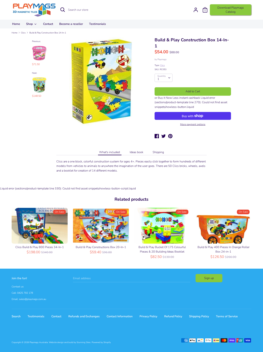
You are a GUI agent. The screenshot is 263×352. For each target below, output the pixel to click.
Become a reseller (71, 24)
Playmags (162, 59)
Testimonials (97, 24)
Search (16, 316)
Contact (48, 24)
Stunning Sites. (84, 342)
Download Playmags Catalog (230, 10)
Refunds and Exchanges (84, 316)
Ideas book (136, 152)
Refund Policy (173, 316)
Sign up (209, 278)
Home (16, 24)
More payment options (192, 124)
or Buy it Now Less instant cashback (177, 98)
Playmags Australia (39, 342)
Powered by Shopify (101, 342)
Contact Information (120, 316)
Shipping (158, 152)
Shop (29, 24)
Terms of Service (227, 316)
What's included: (109, 152)
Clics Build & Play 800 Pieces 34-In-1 (39, 247)
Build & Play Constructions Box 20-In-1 (101, 247)
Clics (162, 65)
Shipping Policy (199, 316)
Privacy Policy (148, 316)
